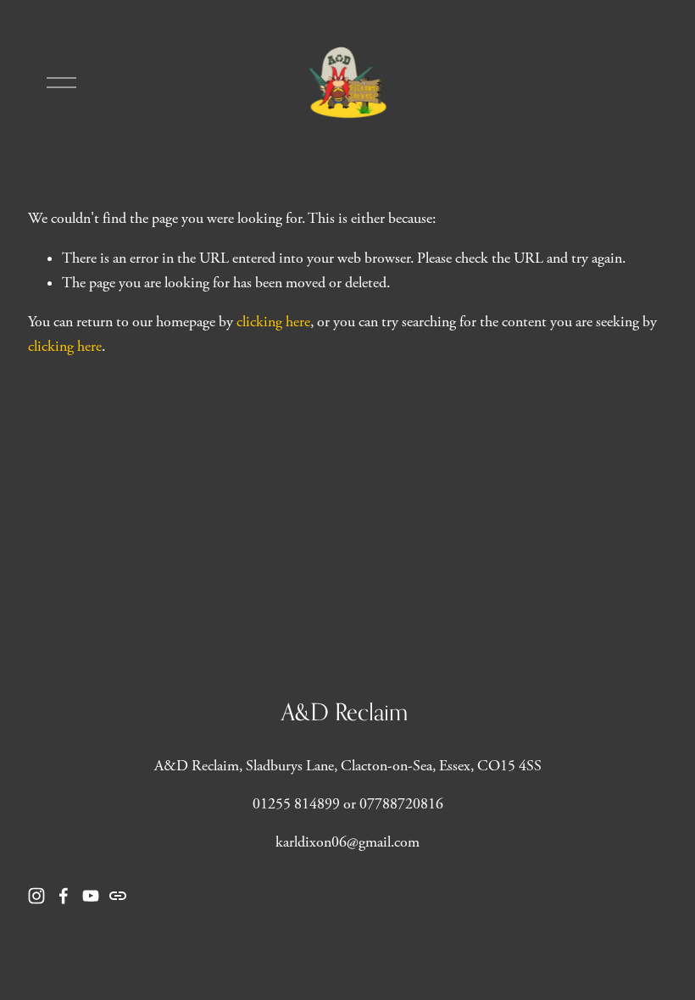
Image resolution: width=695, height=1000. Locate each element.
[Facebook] (63, 895)
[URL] (117, 895)
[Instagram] (36, 895)
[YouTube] (90, 895)
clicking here (273, 322)
